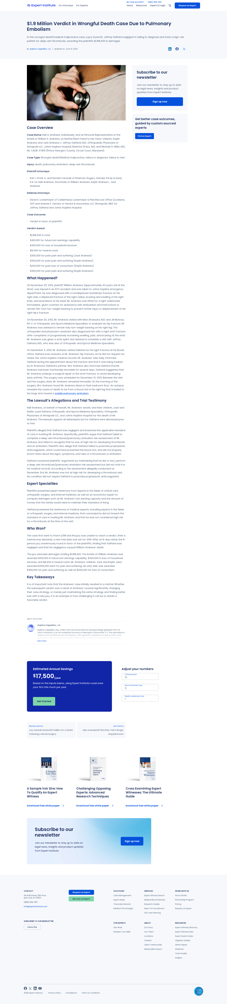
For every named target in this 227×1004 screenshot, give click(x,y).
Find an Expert (144, 136)
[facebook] (177, 48)
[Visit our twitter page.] (30, 988)
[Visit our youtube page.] (40, 988)
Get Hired (117, 927)
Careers (147, 940)
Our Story (148, 927)
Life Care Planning (152, 913)
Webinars (179, 949)
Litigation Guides (182, 940)
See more (41, 641)
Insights (178, 958)
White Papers (181, 945)
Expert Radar (119, 900)
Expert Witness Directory (186, 927)
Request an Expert (187, 5)
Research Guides (152, 904)
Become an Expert (81, 899)
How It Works (181, 895)
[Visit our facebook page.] (25, 988)
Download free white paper (43, 805)
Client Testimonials (153, 945)
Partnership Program (184, 900)
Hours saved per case (133, 685)
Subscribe (32, 927)
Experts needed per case (134, 696)
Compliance (71, 993)
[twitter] (184, 49)
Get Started (44, 701)
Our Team (149, 932)
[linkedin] (169, 49)
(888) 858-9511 (154, 2)
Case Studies (181, 953)
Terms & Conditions (91, 993)
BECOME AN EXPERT (135, 2)
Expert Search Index (184, 936)
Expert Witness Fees (184, 932)
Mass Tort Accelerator (154, 908)
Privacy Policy (54, 993)
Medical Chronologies (123, 908)
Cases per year (131, 674)
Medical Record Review (154, 900)
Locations (148, 936)
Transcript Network (122, 904)
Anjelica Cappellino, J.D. (40, 49)
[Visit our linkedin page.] (35, 988)
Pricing (178, 904)
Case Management (122, 895)
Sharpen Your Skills (121, 932)
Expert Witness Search (154, 895)
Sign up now (160, 101)
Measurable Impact (153, 949)
